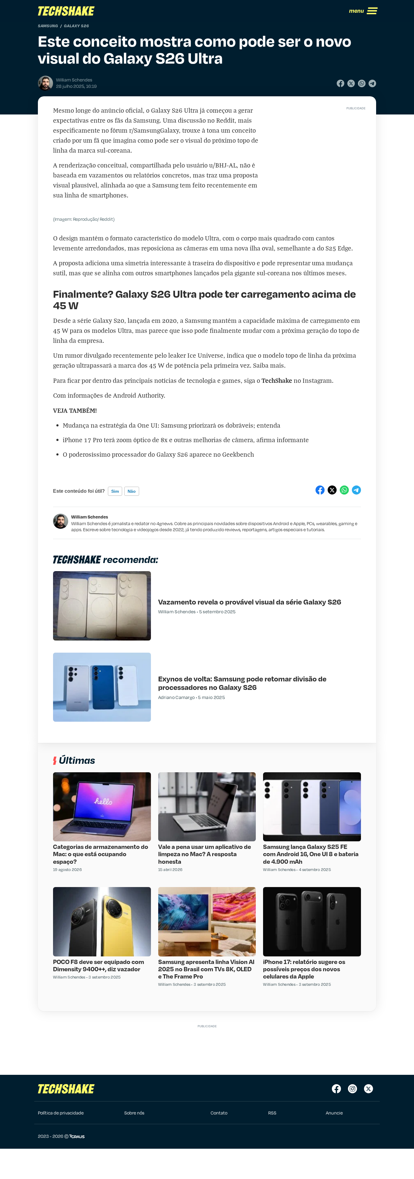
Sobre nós (134, 1113)
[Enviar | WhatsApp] (362, 83)
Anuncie (334, 1113)
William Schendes (89, 516)
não (132, 491)
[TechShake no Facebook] (336, 1088)
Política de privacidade (61, 1113)
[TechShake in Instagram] (352, 1088)
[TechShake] (66, 11)
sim (115, 491)
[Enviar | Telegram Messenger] (372, 83)
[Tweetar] (351, 83)
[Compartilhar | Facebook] (340, 83)
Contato (219, 1113)
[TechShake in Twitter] (368, 1088)
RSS (272, 1113)
